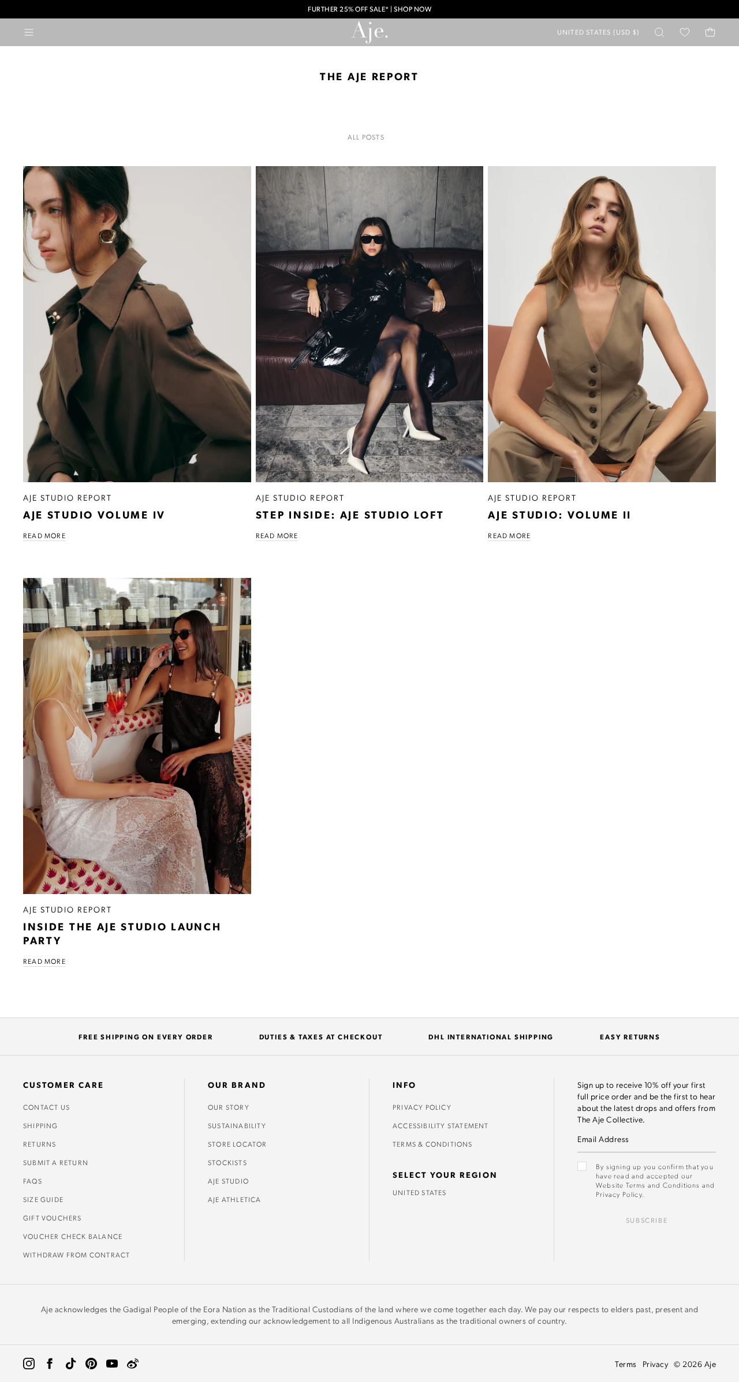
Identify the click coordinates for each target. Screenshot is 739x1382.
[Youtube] (112, 1363)
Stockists (227, 1162)
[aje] (369, 32)
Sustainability (237, 1125)
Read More (44, 535)
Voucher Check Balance (72, 1236)
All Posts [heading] (366, 136)
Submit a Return (55, 1162)
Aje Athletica (235, 1199)
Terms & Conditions (433, 1143)
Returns (39, 1143)
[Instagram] (29, 1363)
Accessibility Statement (441, 1125)
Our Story (228, 1106)
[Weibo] (133, 1363)
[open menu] (29, 32)
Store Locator (237, 1143)
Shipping (40, 1125)
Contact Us (46, 1106)
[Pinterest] (91, 1363)
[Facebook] (49, 1363)
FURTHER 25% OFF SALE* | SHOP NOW (369, 9)
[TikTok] (70, 1363)
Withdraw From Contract (76, 1254)
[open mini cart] (710, 32)
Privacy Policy (422, 1106)
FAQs (32, 1180)
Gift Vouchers (52, 1217)
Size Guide (43, 1199)
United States (420, 1192)
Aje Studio (228, 1180)
